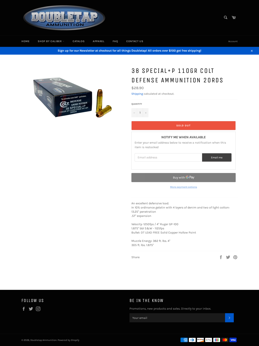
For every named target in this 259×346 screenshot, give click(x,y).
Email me (216, 157)
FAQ (115, 41)
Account (233, 41)
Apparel (98, 41)
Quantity (136, 104)
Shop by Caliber (50, 41)
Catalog (78, 41)
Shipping (137, 93)
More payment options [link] (183, 187)
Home (25, 41)
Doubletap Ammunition (43, 340)
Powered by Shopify (68, 340)
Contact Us (134, 41)
